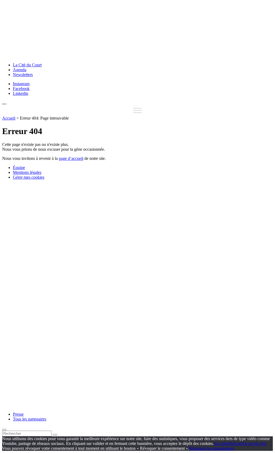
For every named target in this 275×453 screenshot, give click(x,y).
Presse (18, 414)
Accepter (221, 443)
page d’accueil (71, 158)
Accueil (8, 118)
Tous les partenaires (29, 419)
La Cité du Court (27, 65)
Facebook (21, 88)
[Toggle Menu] (137, 110)
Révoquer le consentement (211, 448)
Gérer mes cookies (28, 177)
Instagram (21, 83)
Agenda (19, 69)
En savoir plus (254, 443)
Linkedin (20, 93)
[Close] (4, 429)
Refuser (235, 443)
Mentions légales (27, 172)
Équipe (19, 167)
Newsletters (23, 74)
